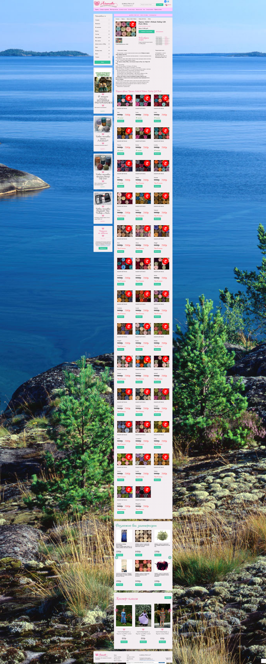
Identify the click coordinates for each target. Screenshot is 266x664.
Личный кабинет (149, 9)
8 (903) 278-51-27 (128, 4)
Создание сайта (168, 657)
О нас (128, 655)
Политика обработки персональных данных (147, 660)
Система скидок (131, 9)
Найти (160, 4)
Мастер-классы (114, 9)
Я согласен (161, 662)
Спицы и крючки (104, 9)
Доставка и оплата (123, 9)
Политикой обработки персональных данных (103, 245)
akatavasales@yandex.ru (128, 5)
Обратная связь (139, 9)
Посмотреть (120, 120)
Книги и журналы (118, 660)
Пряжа (97, 9)
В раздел (168, 597)
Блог (144, 9)
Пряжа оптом (157, 9)
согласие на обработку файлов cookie (138, 662)
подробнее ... (103, 111)
